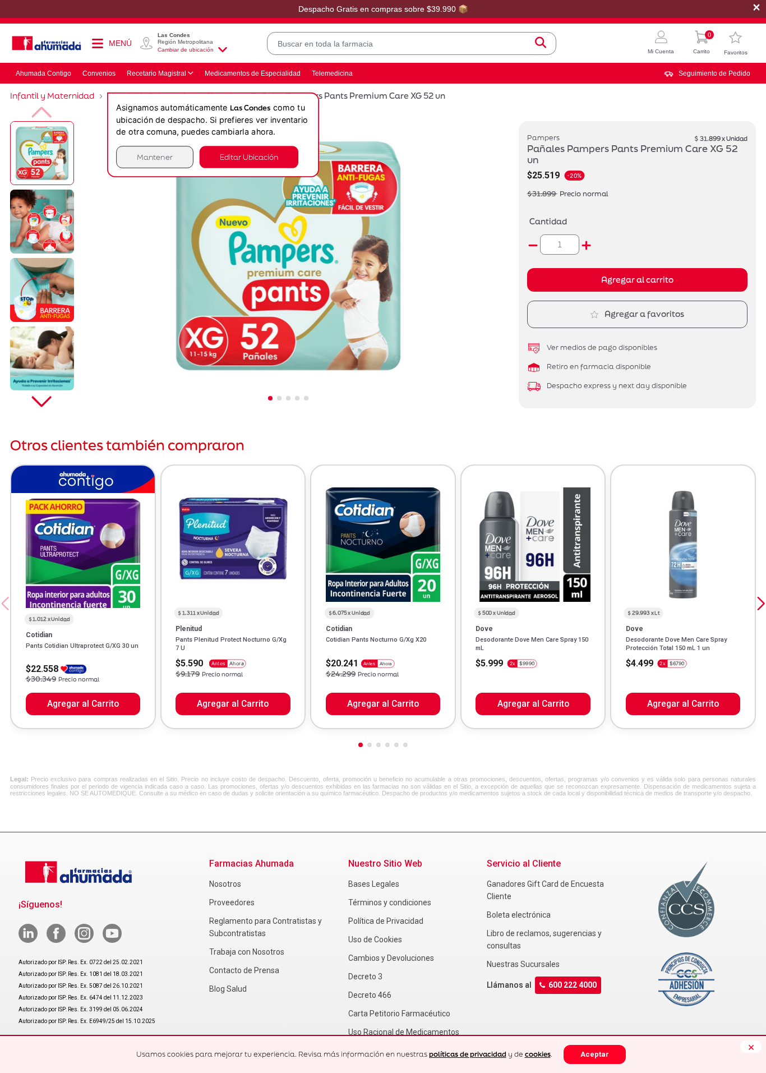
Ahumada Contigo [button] (43, 73)
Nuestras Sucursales (523, 964)
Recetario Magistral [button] (156, 73)
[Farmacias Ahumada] (46, 43)
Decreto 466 (369, 995)
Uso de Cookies (375, 939)
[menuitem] (707, 73)
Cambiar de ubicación (186, 50)
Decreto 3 (365, 976)
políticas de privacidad (467, 1054)
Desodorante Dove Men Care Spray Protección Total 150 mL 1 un (676, 643)
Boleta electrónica (519, 914)
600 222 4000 (572, 984)
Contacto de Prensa (244, 970)
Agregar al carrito (637, 279)
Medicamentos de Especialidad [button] (253, 73)
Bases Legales (373, 883)
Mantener (155, 157)
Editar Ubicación (249, 157)
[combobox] (411, 43)
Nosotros (225, 883)
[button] (661, 43)
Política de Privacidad (385, 921)
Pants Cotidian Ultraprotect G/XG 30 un (82, 646)
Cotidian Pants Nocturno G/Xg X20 (376, 639)
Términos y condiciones (389, 902)
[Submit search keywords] (540, 43)
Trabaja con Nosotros (246, 951)
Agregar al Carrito (83, 704)
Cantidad (548, 221)
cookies (538, 1054)
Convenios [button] (99, 73)
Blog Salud (228, 988)
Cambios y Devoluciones (391, 958)
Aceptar (594, 1054)
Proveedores (232, 902)
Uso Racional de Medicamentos (403, 1032)
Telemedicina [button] (332, 73)
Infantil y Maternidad (52, 95)
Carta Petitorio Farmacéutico (399, 1013)
